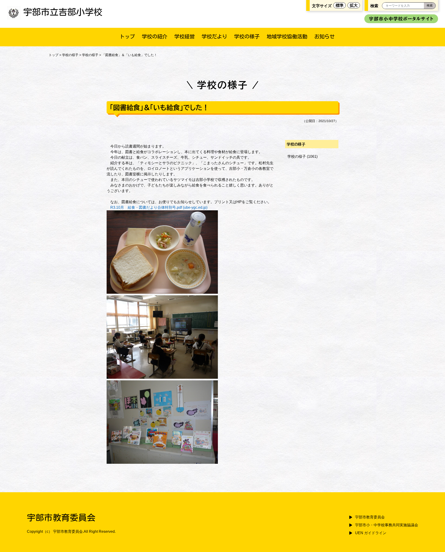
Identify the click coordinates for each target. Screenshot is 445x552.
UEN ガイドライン (370, 533)
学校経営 (184, 36)
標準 (339, 5)
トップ (127, 36)
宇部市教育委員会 (370, 517)
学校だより (214, 36)
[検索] (429, 6)
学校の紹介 (154, 36)
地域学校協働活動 (287, 36)
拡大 (354, 5)
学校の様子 (247, 36)
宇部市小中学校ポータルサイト (401, 18)
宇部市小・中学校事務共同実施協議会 (386, 525)
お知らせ (324, 36)
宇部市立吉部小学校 (62, 11)
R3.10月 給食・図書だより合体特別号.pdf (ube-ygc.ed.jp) (158, 207)
